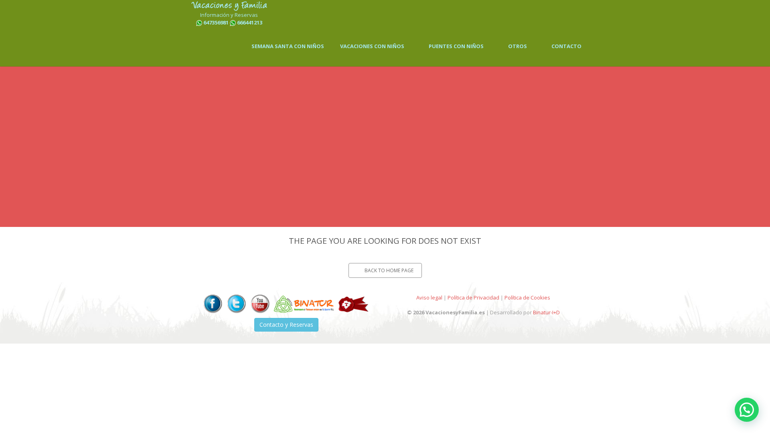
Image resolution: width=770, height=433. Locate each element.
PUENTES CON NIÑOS (457, 46)
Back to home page (389, 270)
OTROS (518, 46)
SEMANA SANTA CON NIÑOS (287, 46)
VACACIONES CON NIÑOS (372, 46)
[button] (747, 410)
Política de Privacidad (473, 297)
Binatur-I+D (546, 312)
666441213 (249, 22)
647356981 (216, 22)
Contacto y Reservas (286, 324)
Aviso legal (429, 297)
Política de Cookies (527, 297)
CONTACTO (566, 46)
